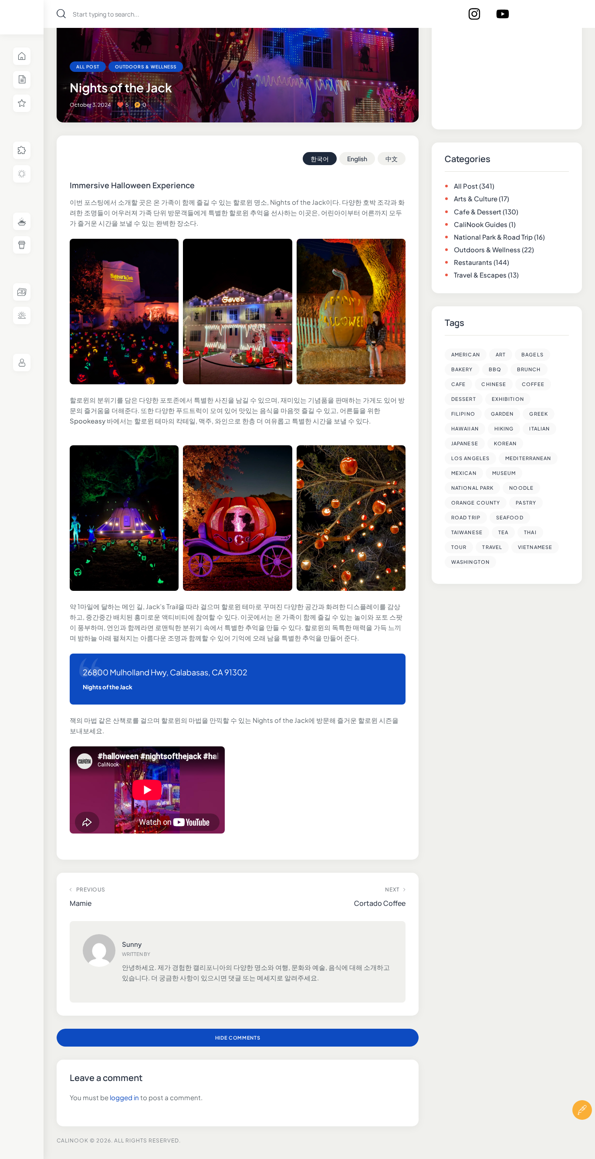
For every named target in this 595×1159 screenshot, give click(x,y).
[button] (582, 1136)
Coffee (533, 384)
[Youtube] (503, 14)
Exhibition (508, 399)
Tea (503, 532)
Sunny (132, 944)
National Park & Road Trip (493, 237)
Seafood (510, 517)
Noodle (521, 488)
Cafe (458, 384)
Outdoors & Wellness (145, 66)
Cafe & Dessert (477, 211)
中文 (391, 159)
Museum (504, 473)
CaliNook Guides (480, 224)
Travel (492, 547)
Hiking (504, 428)
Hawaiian (465, 428)
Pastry (526, 502)
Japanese (464, 443)
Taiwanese (467, 532)
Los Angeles (470, 458)
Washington (470, 562)
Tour (459, 547)
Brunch (529, 369)
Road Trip (465, 517)
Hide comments (237, 1037)
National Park (472, 488)
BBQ (495, 369)
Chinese (493, 384)
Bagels (532, 354)
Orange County (475, 502)
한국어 (320, 159)
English (357, 159)
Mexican (464, 473)
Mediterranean (528, 458)
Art (501, 354)
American (465, 354)
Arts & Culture (475, 198)
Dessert (463, 399)
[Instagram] (474, 14)
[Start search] (61, 13)
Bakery (462, 369)
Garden (502, 414)
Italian (539, 428)
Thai (530, 532)
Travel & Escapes (480, 275)
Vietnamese (535, 547)
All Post (87, 66)
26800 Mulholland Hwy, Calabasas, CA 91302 (165, 672)
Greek (538, 414)
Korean (505, 443)
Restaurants (473, 262)
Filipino (463, 414)
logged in (124, 1097)
